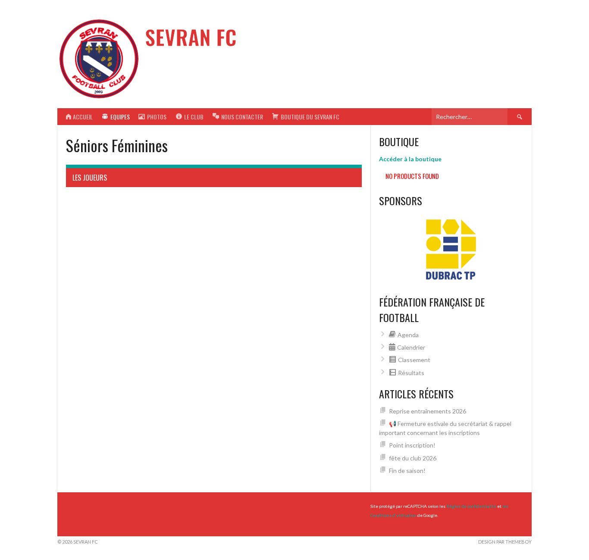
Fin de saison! (407, 470)
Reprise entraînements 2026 (427, 411)
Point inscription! (412, 445)
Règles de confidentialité (471, 506)
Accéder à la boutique (410, 159)
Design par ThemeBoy (505, 541)
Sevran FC (191, 37)
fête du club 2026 (412, 458)
